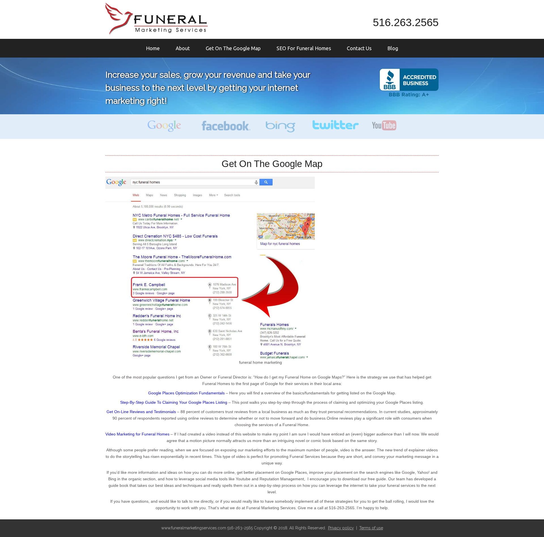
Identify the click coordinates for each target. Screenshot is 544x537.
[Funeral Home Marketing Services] (156, 19)
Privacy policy (341, 528)
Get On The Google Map (233, 48)
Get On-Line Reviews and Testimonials (141, 411)
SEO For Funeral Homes (304, 48)
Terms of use (371, 528)
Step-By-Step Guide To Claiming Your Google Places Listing (173, 402)
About (183, 48)
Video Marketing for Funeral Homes (137, 434)
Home (153, 48)
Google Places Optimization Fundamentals (187, 393)
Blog (392, 48)
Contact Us (359, 48)
